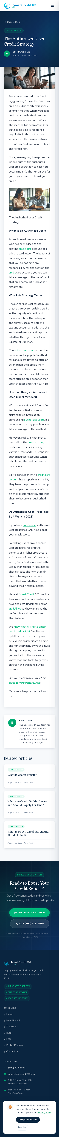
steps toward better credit (24, 683)
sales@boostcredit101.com (21, 1074)
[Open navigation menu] (52, 6)
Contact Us (12, 1051)
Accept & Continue (28, 1119)
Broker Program (14, 1045)
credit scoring (36, 442)
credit (12, 272)
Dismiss (22, 1127)
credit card (25, 249)
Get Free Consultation (31, 912)
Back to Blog (13, 21)
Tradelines (12, 1026)
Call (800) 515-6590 (31, 923)
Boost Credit (26, 594)
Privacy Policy (44, 1112)
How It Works (14, 1020)
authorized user (23, 350)
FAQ (8, 1039)
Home (9, 1014)
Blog (8, 1032)
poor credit (29, 525)
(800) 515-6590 (16, 1067)
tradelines (15, 608)
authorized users (34, 420)
